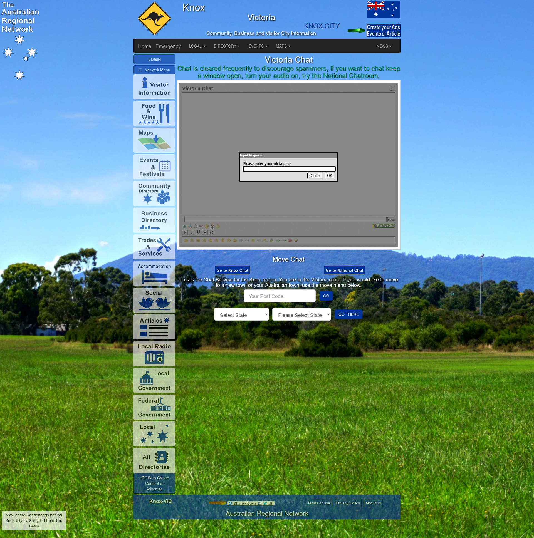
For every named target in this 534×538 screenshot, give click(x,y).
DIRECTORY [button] (225, 46)
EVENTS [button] (256, 46)
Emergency (168, 45)
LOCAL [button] (196, 46)
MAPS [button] (282, 46)
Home (144, 45)
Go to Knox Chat (232, 270)
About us (373, 503)
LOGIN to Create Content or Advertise (154, 483)
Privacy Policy (348, 503)
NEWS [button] (383, 46)
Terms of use (318, 503)
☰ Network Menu (154, 70)
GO (326, 296)
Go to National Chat (344, 270)
